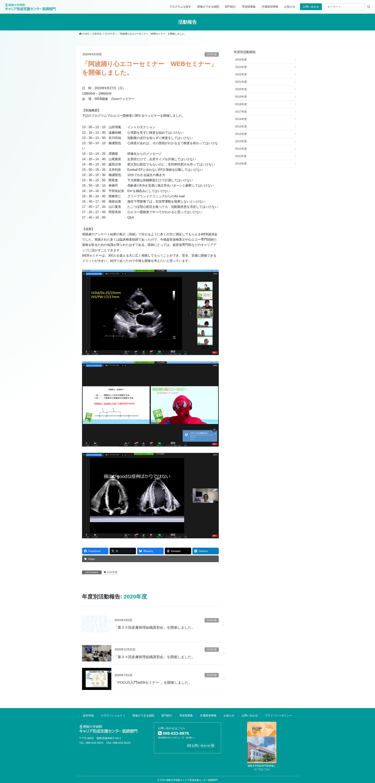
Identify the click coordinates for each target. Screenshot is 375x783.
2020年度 (212, 54)
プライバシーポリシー (278, 715)
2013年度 (241, 141)
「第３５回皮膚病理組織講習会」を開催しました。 (154, 627)
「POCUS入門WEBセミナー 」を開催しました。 (153, 682)
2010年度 (241, 163)
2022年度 (241, 74)
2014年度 (241, 133)
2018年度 (241, 104)
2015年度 (241, 126)
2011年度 (240, 156)
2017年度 (241, 111)
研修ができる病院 (143, 715)
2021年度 (241, 81)
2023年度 (241, 66)
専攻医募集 (186, 715)
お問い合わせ (311, 6)
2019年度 (241, 96)
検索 (368, 6)
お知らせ (228, 715)
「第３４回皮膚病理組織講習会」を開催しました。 (154, 657)
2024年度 (241, 59)
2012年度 (241, 148)
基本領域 (88, 715)
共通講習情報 (208, 715)
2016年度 (241, 119)
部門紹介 (166, 715)
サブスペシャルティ (113, 715)
